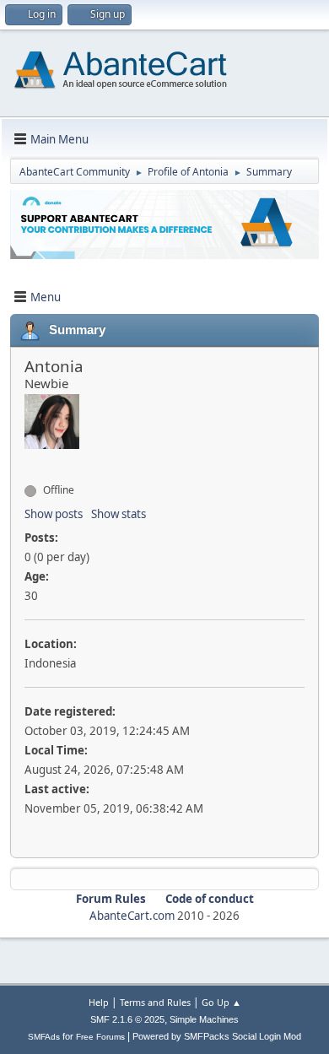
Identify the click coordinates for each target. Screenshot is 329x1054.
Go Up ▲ (221, 1002)
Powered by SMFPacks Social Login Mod (216, 1036)
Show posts (53, 514)
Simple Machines (204, 1019)
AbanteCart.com (132, 915)
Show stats (118, 514)
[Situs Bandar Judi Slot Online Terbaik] (31, 460)
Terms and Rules (155, 1002)
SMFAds (44, 1036)
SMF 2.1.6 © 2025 (127, 1019)
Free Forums (100, 1036)
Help (99, 1002)
